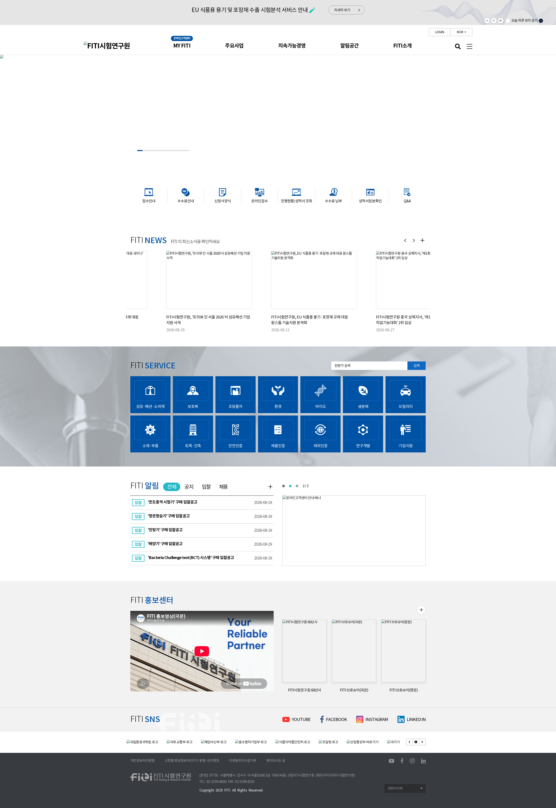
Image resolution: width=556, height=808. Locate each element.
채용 (223, 486)
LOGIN (439, 32)
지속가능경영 (292, 45)
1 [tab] (283, 486)
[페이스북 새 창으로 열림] (402, 760)
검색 (417, 365)
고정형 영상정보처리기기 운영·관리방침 (191, 761)
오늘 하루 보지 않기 (524, 20)
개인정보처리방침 (142, 761)
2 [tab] (290, 486)
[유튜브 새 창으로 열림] (391, 761)
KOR (460, 32)
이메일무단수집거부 (242, 761)
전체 (171, 486)
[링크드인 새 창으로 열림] (423, 761)
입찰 (206, 486)
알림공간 (349, 45)
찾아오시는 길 (275, 761)
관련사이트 (395, 788)
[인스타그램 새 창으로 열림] (412, 761)
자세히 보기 (342, 10)
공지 (188, 486)
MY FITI (181, 45)
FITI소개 (402, 45)
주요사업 (234, 45)
